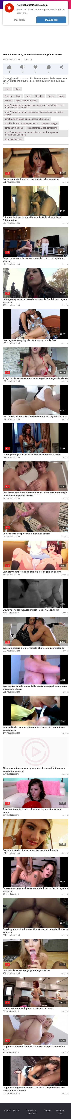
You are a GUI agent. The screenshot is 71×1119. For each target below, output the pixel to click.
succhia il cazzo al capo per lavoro (21, 123)
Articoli (7, 1110)
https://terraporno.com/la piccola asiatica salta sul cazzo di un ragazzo (34, 113)
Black (17, 89)
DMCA (16, 1110)
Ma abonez (51, 19)
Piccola (8, 96)
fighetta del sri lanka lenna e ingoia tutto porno (27, 119)
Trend (7, 89)
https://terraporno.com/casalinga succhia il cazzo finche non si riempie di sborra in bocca (35, 106)
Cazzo (51, 96)
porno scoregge (49, 123)
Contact (47, 1110)
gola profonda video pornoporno (42, 128)
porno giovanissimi (13, 139)
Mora (18, 96)
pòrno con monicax (14, 128)
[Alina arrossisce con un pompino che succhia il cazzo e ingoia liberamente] (35, 752)
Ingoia (61, 96)
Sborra (8, 100)
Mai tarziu (19, 19)
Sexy (28, 96)
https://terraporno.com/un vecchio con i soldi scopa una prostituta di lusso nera (31, 133)
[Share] (61, 67)
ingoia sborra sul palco (26, 100)
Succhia (39, 96)
